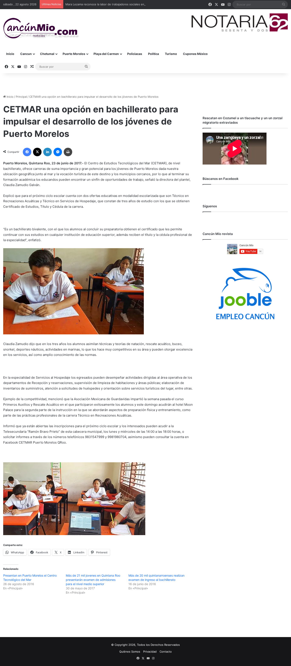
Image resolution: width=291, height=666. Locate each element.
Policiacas (134, 54)
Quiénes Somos (129, 651)
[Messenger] (57, 152)
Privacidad (150, 651)
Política (153, 54)
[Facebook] (27, 152)
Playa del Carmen (106, 54)
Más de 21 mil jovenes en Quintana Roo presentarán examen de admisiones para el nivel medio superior (93, 580)
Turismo (171, 54)
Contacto (166, 651)
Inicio (10, 54)
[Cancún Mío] (41, 28)
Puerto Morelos (74, 54)
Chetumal (47, 54)
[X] (37, 152)
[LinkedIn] (47, 152)
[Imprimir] (68, 152)
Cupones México (195, 54)
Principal (21, 96)
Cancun (26, 54)
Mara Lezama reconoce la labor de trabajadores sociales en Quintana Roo (114, 4)
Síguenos (210, 206)
